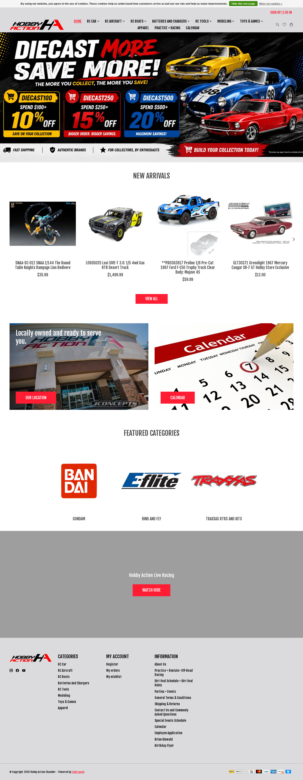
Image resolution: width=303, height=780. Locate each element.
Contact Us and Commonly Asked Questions (171, 712)
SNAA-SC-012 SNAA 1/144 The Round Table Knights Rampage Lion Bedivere (43, 265)
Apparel (143, 28)
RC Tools (63, 689)
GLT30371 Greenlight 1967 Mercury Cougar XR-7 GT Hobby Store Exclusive (260, 265)
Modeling (64, 695)
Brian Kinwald (164, 739)
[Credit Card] (251, 772)
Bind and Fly (151, 518)
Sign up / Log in (281, 12)
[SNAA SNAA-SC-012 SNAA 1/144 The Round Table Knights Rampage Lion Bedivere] (43, 224)
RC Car (62, 664)
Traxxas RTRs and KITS (224, 518)
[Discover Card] (281, 772)
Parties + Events (165, 691)
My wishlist (114, 677)
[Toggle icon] (277, 24)
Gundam (79, 518)
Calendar (192, 28)
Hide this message (243, 3)
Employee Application (168, 733)
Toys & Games (67, 702)
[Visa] (266, 772)
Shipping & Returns (167, 704)
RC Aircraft (65, 670)
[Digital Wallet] (241, 772)
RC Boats (64, 677)
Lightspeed (78, 772)
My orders (113, 670)
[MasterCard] (259, 772)
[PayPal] (232, 772)
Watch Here (151, 590)
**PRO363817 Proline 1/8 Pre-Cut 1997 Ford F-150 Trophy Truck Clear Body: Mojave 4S (188, 267)
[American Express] (273, 772)
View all (151, 298)
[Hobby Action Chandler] (37, 25)
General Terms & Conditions (173, 698)
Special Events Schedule (170, 720)
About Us (160, 664)
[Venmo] (288, 772)
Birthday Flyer (164, 745)
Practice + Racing (167, 28)
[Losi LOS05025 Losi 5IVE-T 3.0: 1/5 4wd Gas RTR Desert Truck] (115, 224)
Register (112, 664)
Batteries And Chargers (73, 683)
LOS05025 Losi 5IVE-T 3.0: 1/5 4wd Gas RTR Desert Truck (115, 265)
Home (78, 21)
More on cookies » (270, 3)
